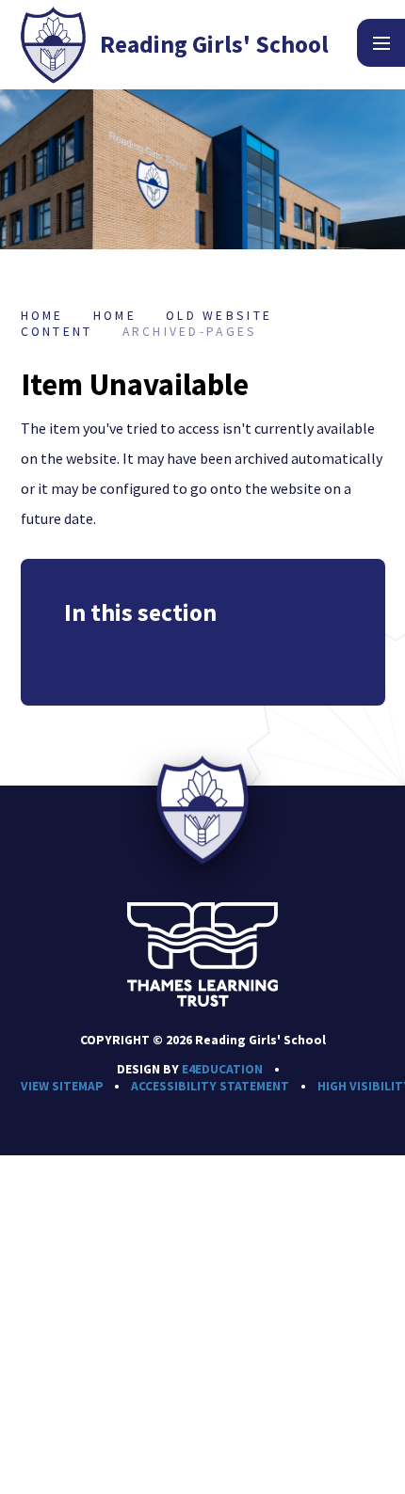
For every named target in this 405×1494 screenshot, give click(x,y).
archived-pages (190, 332)
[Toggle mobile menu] (381, 43)
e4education (222, 1069)
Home (42, 316)
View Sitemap (62, 1086)
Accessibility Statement (210, 1086)
